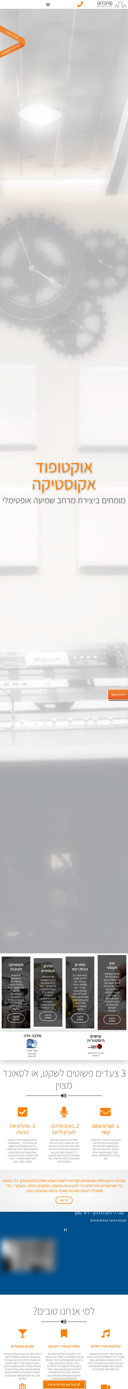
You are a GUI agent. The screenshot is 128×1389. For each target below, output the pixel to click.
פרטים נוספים (112, 1019)
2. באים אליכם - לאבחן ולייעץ (64, 1128)
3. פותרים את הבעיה (22, 1128)
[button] (48, 4)
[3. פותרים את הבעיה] (22, 1112)
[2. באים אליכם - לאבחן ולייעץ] (64, 1112)
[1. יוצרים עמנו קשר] (105, 1112)
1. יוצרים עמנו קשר (105, 1128)
